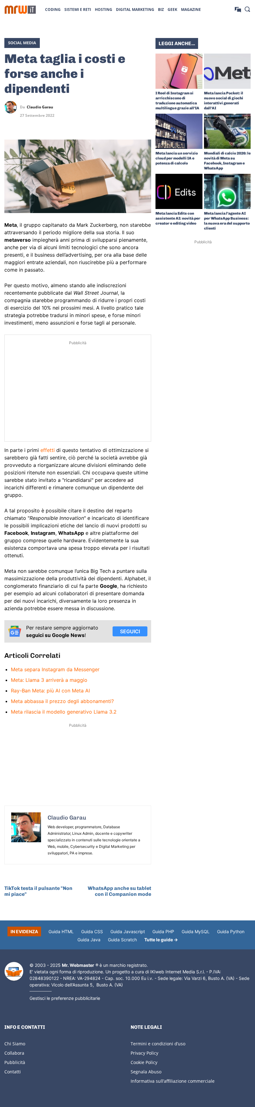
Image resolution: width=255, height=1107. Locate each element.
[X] (102, 107)
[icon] (238, 9)
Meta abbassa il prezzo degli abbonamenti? (62, 701)
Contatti (12, 1072)
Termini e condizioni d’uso (158, 1044)
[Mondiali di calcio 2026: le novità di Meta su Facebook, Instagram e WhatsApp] (227, 131)
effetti (47, 450)
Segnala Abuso (146, 1072)
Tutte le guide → (161, 939)
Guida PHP (163, 931)
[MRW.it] (20, 10)
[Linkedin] (116, 107)
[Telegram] (145, 107)
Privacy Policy (144, 1053)
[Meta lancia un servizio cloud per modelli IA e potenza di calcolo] (178, 131)
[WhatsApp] (130, 107)
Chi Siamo (14, 1044)
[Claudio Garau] (12, 107)
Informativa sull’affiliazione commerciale (173, 1081)
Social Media (22, 42)
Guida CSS (92, 931)
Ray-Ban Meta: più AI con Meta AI (50, 690)
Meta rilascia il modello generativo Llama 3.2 (64, 712)
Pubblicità (14, 1062)
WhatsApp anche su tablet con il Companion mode (119, 891)
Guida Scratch (122, 939)
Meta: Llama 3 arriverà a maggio (49, 680)
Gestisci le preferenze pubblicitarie (65, 998)
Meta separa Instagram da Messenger (55, 669)
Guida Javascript (127, 931)
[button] (247, 9)
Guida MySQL (196, 931)
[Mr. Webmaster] (13, 971)
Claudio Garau (40, 107)
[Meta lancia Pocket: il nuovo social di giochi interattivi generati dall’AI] (227, 71)
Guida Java (88, 939)
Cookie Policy (144, 1062)
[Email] (145, 122)
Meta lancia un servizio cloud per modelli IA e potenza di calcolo (176, 158)
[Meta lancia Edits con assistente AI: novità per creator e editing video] (178, 191)
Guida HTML (61, 931)
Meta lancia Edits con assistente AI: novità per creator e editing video (177, 218)
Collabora (14, 1053)
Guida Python (230, 931)
